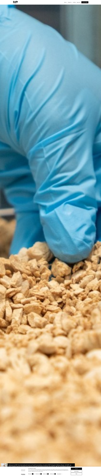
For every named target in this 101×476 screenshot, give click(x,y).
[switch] (41, 474)
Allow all (76, 468)
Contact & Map (84, 2)
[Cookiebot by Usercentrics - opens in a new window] (23, 474)
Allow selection (76, 471)
